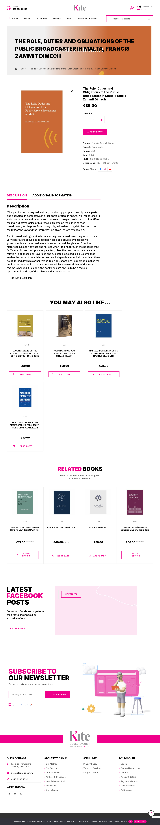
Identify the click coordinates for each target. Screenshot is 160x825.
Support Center (91, 772)
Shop (69, 18)
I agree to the (21, 705)
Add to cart (96, 132)
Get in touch (52, 790)
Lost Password (128, 786)
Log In (124, 764)
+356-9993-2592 (19, 779)
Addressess (126, 790)
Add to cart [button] (26, 374)
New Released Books (56, 781)
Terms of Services (92, 768)
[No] (157, 821)
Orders (124, 772)
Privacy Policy (26, 705)
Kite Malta (71, 594)
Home (27, 18)
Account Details (128, 777)
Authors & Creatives (87, 18)
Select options (26, 555)
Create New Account (131, 768)
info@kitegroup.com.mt (22, 773)
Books (15, 18)
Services (57, 18)
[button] (72, 91)
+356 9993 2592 (19, 9)
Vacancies (51, 786)
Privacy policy (140, 821)
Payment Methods (129, 781)
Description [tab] (17, 195)
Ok (131, 821)
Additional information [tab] (52, 195)
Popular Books (53, 772)
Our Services (52, 768)
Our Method (41, 18)
